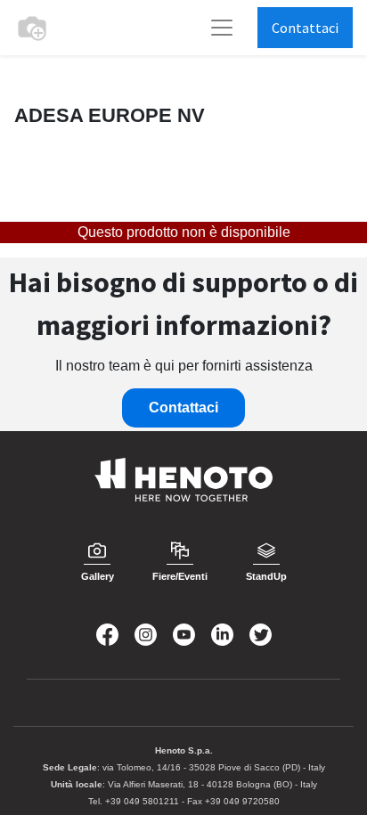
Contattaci (305, 28)
